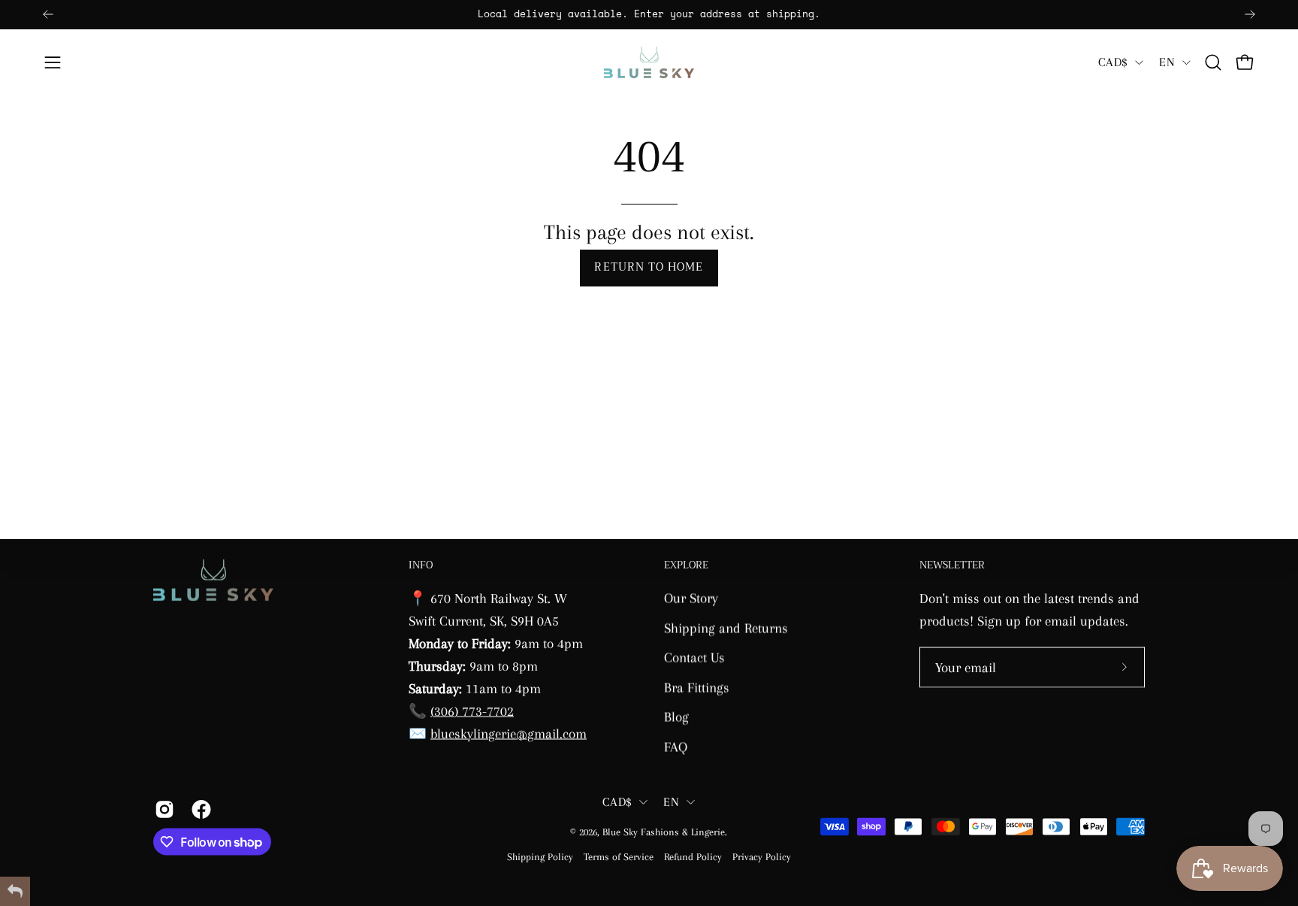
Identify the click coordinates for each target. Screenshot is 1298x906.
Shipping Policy (540, 856)
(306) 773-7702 (472, 710)
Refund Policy (693, 856)
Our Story (691, 597)
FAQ (675, 746)
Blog (676, 716)
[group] (649, 14)
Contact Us (694, 657)
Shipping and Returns (726, 627)
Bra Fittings (696, 687)
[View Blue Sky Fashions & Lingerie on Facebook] (198, 809)
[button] (1213, 62)
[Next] (1250, 14)
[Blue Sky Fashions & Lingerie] (649, 62)
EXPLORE (686, 565)
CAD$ (1112, 62)
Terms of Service (619, 856)
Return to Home (648, 267)
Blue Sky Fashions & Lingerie (663, 832)
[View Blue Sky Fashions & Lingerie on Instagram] (162, 809)
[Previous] (48, 14)
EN (1167, 62)
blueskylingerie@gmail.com (508, 733)
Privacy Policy (761, 856)
